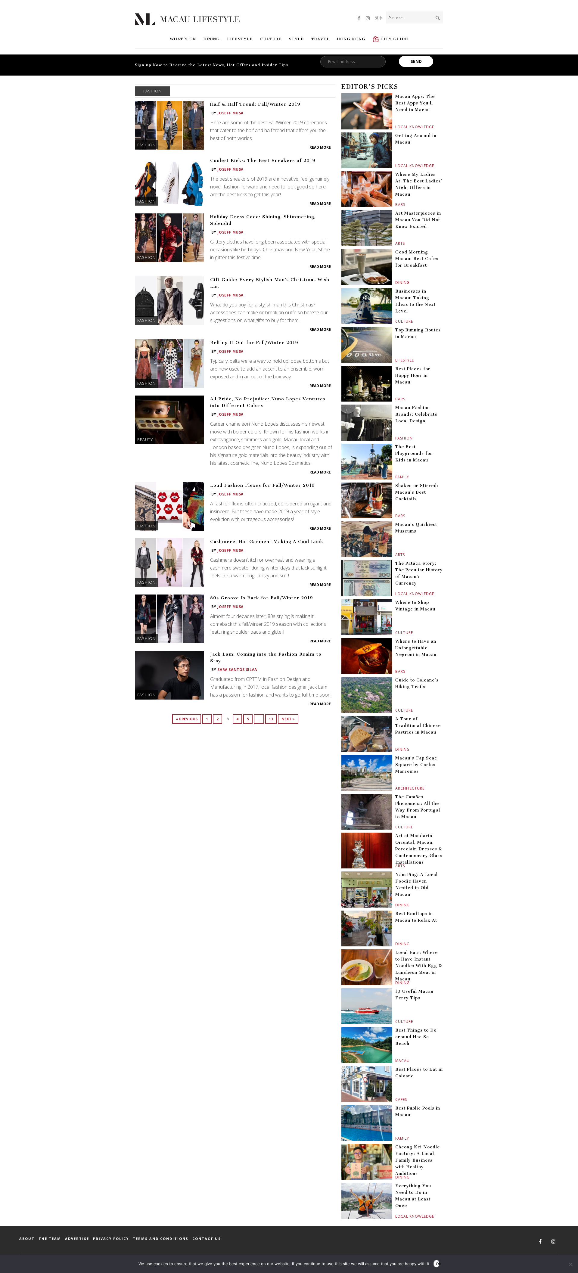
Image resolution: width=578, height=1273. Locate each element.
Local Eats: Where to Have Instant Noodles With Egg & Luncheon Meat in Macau (418, 966)
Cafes (396, 1099)
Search (437, 18)
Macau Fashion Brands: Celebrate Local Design (416, 414)
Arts (396, 243)
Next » (288, 719)
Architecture (396, 788)
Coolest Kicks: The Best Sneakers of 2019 (262, 160)
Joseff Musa (230, 113)
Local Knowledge (396, 126)
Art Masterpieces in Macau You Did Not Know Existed (418, 220)
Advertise (77, 1238)
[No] (570, 1264)
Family (396, 477)
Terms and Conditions (160, 1238)
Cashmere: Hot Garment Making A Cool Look (266, 541)
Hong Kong (351, 39)
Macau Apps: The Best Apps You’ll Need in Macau (415, 103)
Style (296, 39)
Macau (396, 1060)
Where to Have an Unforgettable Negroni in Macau (416, 648)
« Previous (186, 719)
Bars (396, 204)
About (27, 1238)
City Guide (394, 39)
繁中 (378, 17)
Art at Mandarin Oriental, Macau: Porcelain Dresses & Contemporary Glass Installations (418, 849)
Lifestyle (240, 39)
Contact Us (206, 1238)
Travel (320, 39)
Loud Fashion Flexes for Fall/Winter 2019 (262, 485)
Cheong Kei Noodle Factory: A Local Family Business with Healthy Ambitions (417, 1160)
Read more (320, 147)
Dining (211, 39)
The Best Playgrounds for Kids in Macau (414, 453)
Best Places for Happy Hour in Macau (412, 375)
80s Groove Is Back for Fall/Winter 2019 (261, 598)
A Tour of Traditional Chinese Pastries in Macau (418, 725)
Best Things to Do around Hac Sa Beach (416, 1037)
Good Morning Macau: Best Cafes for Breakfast (416, 259)
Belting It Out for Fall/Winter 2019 (254, 342)
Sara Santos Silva (237, 669)
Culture (271, 39)
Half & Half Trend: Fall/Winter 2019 (255, 104)
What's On (183, 39)
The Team (50, 1238)
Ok (438, 1263)
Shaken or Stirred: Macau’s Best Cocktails (416, 492)
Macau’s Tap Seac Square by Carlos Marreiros (416, 765)
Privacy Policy (111, 1238)
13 (271, 719)
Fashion (146, 144)
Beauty (145, 439)
